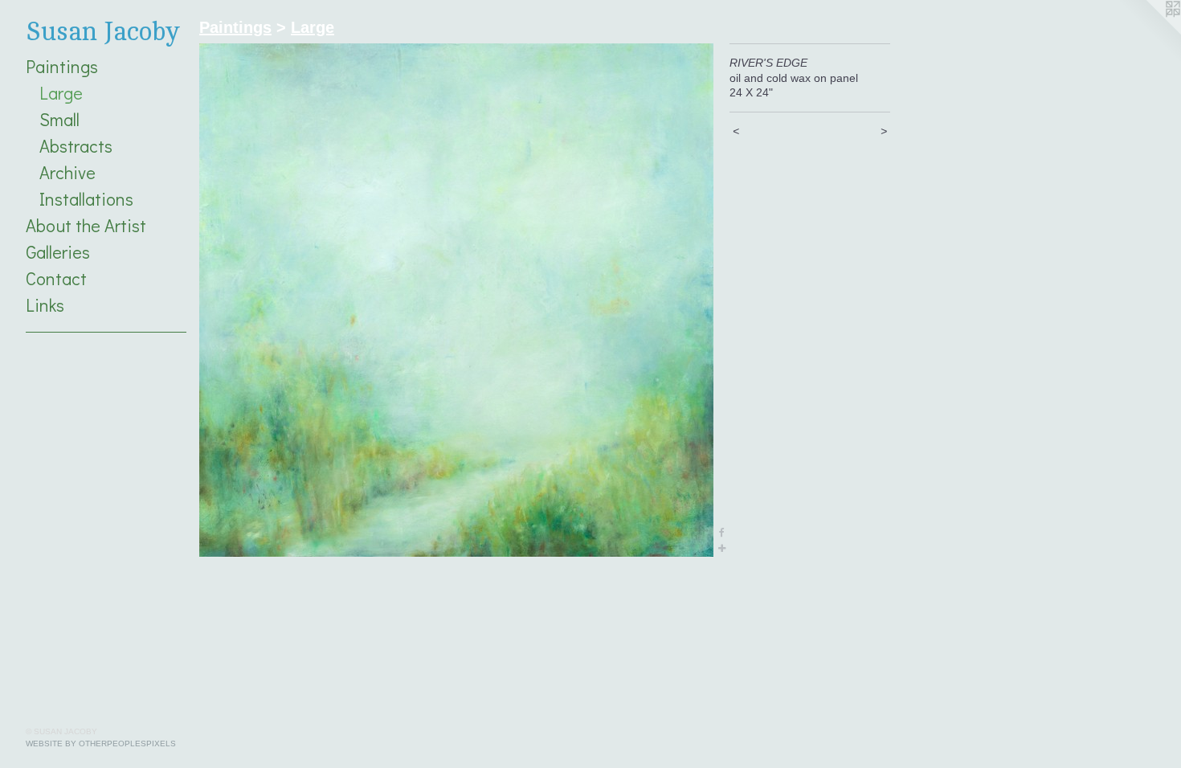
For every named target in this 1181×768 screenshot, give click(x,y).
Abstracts (75, 145)
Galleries (58, 251)
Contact (56, 278)
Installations (86, 198)
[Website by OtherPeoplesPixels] (1149, 32)
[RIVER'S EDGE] (456, 300)
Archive (67, 172)
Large (61, 92)
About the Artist (86, 225)
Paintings (62, 66)
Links (45, 305)
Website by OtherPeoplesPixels (101, 743)
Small (59, 119)
